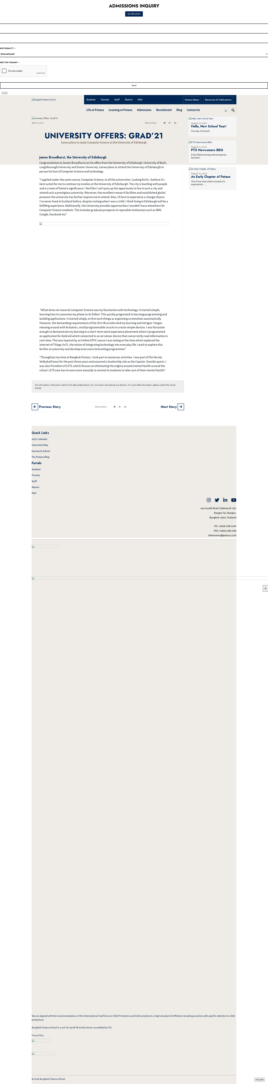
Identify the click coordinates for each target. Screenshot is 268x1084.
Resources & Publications (218, 99)
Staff (117, 99)
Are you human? (10, 62)
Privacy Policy (38, 1035)
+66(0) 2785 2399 (227, 530)
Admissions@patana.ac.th (222, 535)
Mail (140, 99)
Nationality (7, 48)
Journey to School (41, 451)
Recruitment (164, 110)
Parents (105, 99)
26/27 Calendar (39, 439)
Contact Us (193, 110)
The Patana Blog (40, 457)
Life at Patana (95, 110)
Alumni (128, 99)
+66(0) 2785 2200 (227, 526)
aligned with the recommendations (58, 1016)
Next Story (169, 407)
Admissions (144, 110)
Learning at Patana (120, 110)
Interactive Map (40, 445)
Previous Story (49, 407)
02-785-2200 (134, 13)
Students (91, 99)
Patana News (192, 99)
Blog (179, 110)
